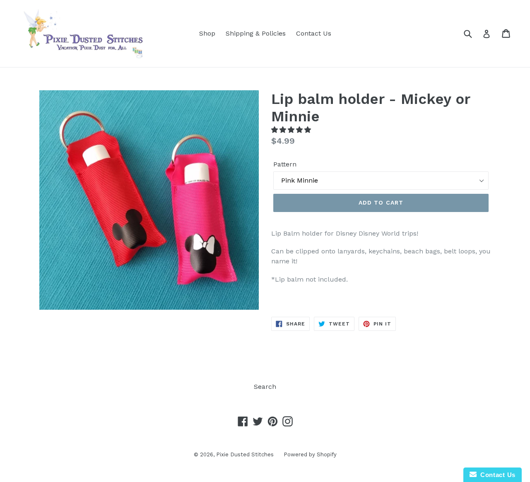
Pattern (284, 164)
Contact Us (313, 33)
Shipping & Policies (256, 33)
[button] (292, 130)
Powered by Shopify (310, 454)
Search (265, 386)
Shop (207, 33)
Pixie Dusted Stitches (245, 454)
